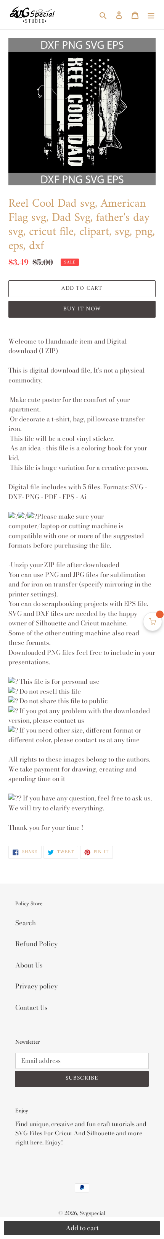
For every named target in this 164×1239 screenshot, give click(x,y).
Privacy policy (36, 986)
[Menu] (151, 15)
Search (25, 923)
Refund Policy (36, 944)
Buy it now (82, 309)
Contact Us (31, 1007)
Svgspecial (93, 1213)
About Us (29, 965)
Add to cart (82, 1228)
